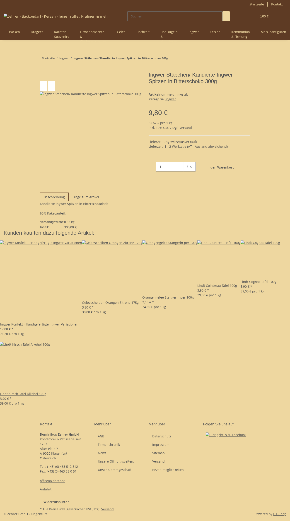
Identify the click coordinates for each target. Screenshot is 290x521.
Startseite (256, 4)
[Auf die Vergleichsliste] (43, 86)
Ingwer (170, 99)
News (102, 453)
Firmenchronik (109, 444)
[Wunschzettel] (251, 16)
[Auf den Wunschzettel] (51, 86)
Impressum (160, 444)
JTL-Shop (279, 514)
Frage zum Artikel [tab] (85, 197)
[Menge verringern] (152, 166)
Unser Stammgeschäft (114, 470)
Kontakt (277, 4)
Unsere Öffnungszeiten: (116, 461)
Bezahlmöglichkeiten (168, 470)
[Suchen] (226, 16)
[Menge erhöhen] (186, 176)
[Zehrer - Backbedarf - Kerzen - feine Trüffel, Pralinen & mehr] (56, 16)
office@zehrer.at (52, 481)
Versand (185, 127)
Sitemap (158, 453)
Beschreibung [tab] (54, 197)
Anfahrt (45, 489)
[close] (43, 76)
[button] (244, 16)
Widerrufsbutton (57, 502)
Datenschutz (161, 436)
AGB (101, 436)
